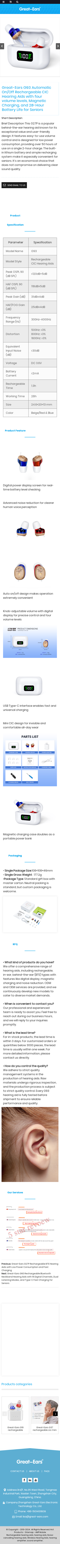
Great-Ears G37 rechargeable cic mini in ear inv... (44, 1428)
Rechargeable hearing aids (19, 1535)
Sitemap (29, 1532)
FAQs (47, 1471)
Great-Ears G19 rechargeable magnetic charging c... (15, 1428)
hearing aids (40, 1535)
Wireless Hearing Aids (37, 1537)
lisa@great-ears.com (35, 1516)
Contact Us (17, 1471)
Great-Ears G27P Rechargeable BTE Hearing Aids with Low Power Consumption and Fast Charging (30, 1267)
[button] (58, 46)
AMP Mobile (40, 1532)
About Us (34, 1471)
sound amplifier (35, 1540)
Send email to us (16, 185)
